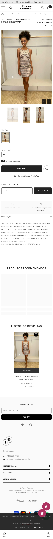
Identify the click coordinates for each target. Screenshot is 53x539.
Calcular (43, 191)
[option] (26, 67)
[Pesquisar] (10, 8)
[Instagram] (31, 425)
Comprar (21, 169)
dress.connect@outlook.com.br (18, 459)
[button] (44, 101)
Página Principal (7, 14)
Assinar (26, 417)
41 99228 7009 (13, 456)
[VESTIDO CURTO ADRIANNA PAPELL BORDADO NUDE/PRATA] (26, 350)
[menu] (3, 7)
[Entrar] (42, 7)
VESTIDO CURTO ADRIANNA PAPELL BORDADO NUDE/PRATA (26, 378)
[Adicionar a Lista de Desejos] (46, 168)
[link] (13, 309)
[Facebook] (23, 425)
